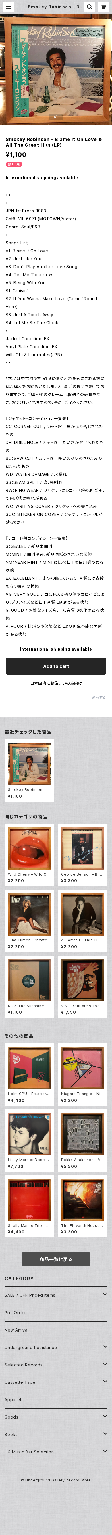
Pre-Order (15, 1312)
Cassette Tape (20, 1382)
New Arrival (17, 1330)
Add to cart (56, 666)
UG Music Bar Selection (29, 1451)
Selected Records (24, 1364)
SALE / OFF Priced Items (30, 1295)
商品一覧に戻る (56, 1259)
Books (11, 1434)
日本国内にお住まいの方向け (56, 683)
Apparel (13, 1399)
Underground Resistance (31, 1347)
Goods (11, 1417)
